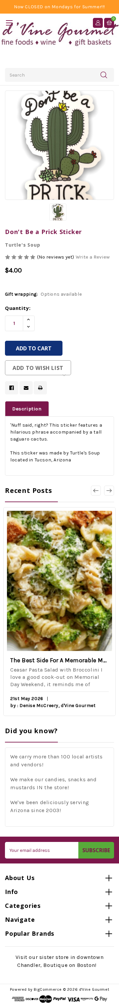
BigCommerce (48, 989)
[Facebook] (11, 387)
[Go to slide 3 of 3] (96, 491)
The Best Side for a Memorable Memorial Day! (59, 660)
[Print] (40, 387)
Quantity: (17, 308)
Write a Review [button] (93, 257)
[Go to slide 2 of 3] (109, 491)
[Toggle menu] (9, 23)
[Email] (26, 387)
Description (27, 409)
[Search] (104, 75)
